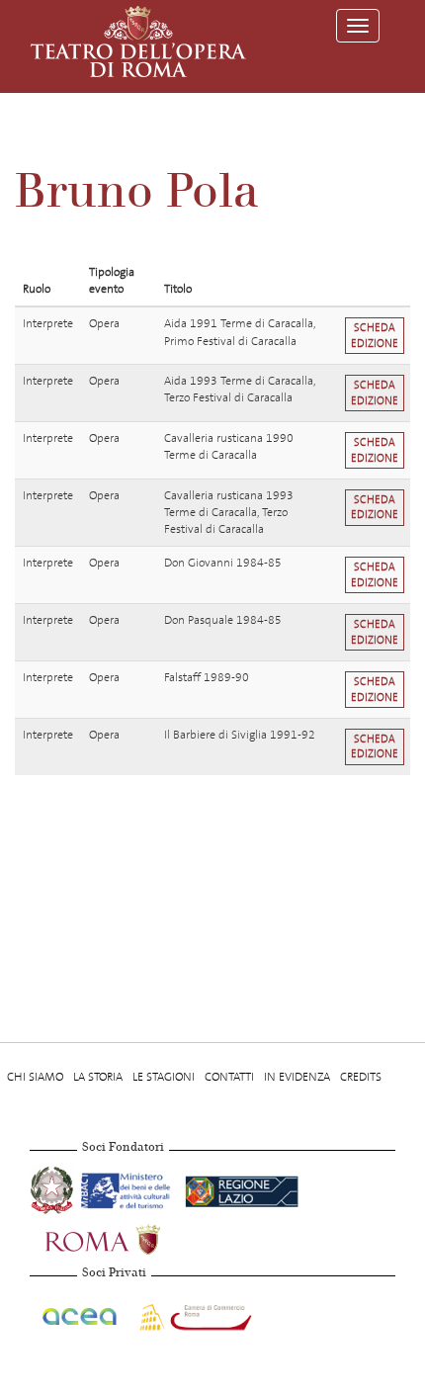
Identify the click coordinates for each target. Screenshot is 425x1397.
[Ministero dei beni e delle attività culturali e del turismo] (129, 1187)
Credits (361, 1077)
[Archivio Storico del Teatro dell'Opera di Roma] (138, 41)
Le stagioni (163, 1077)
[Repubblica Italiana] (53, 1187)
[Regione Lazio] (241, 1187)
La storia (98, 1077)
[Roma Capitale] (128, 1237)
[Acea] (80, 1314)
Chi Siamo (35, 1077)
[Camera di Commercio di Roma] (193, 1314)
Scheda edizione (374, 335)
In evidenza (297, 1077)
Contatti (229, 1077)
